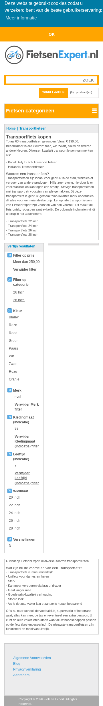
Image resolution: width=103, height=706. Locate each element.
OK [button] (52, 34)
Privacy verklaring (27, 669)
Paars (13, 348)
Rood (13, 333)
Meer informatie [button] (21, 17)
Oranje (14, 379)
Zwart (13, 364)
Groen (14, 341)
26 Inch (19, 292)
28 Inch (19, 300)
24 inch (14, 513)
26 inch (14, 521)
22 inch (14, 505)
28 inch (14, 528)
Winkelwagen (53, 92)
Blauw (14, 317)
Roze (13, 325)
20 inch (14, 497)
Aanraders (21, 675)
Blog (16, 664)
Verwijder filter (25, 269)
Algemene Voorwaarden (32, 658)
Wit (11, 356)
